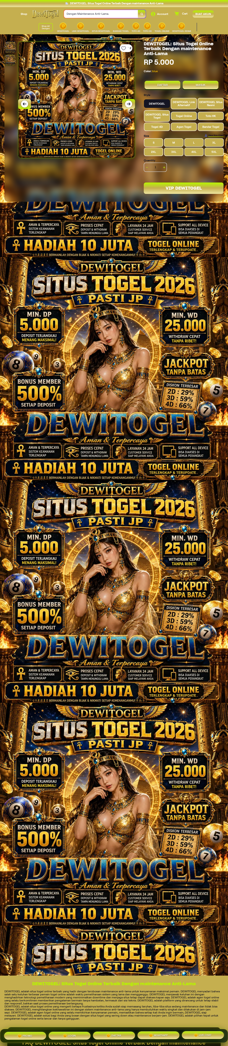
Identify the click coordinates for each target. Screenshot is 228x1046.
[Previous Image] (24, 104)
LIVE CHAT (205, 1035)
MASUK (200, 85)
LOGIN (72, 1035)
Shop (24, 13)
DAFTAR (162, 85)
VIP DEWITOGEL (184, 188)
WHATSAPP (161, 1035)
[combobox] (101, 14)
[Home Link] (45, 14)
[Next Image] (128, 104)
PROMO (27, 1035)
